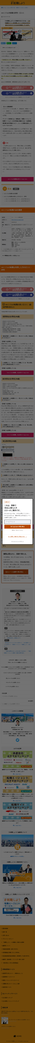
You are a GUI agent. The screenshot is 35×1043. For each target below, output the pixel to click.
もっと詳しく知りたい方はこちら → (17, 536)
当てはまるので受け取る (18, 526)
